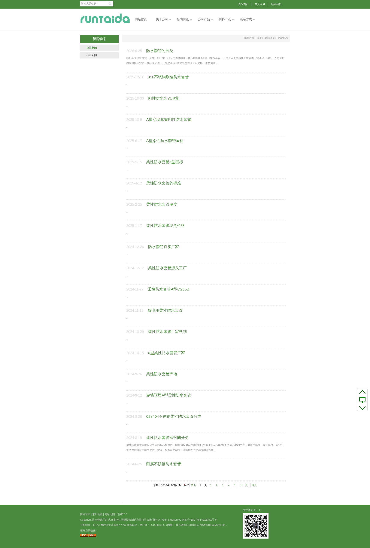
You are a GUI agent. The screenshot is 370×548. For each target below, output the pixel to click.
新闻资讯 (183, 19)
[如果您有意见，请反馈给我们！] (362, 399)
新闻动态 (269, 38)
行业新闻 (92, 55)
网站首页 (141, 19)
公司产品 (204, 19)
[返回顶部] (362, 391)
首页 (259, 38)
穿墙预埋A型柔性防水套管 (168, 395)
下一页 (244, 485)
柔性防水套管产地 (161, 374)
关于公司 (162, 19)
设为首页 (243, 4)
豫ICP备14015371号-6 (203, 519)
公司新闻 (92, 47)
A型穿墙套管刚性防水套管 (168, 119)
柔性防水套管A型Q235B (168, 289)
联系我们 (276, 4)
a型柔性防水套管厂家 (166, 353)
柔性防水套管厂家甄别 (167, 331)
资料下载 (225, 19)
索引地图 (97, 514)
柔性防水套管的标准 (163, 183)
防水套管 (97, 519)
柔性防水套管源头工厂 (167, 268)
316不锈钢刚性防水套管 (168, 77)
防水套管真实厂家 (163, 247)
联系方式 (246, 19)
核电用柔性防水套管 (165, 310)
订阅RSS (122, 514)
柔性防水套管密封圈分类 (167, 438)
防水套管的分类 (159, 51)
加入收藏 (260, 4)
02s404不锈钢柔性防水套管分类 (173, 416)
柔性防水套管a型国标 (164, 162)
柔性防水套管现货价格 (165, 225)
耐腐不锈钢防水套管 (163, 464)
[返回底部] (362, 407)
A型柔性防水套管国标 (165, 141)
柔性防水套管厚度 (161, 204)
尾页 (254, 485)
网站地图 (109, 514)
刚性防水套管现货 (163, 98)
